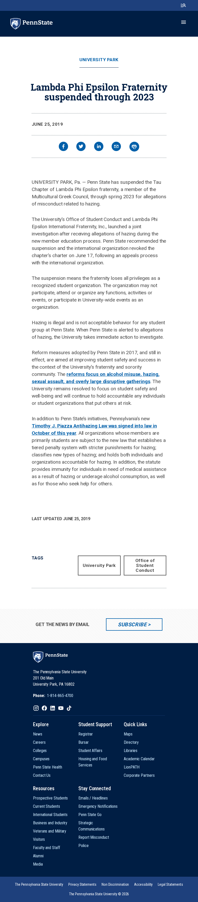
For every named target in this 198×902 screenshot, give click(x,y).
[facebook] (63, 147)
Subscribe (132, 624)
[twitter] (81, 147)
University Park (99, 59)
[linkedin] (98, 147)
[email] (116, 147)
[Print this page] (134, 147)
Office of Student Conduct (145, 565)
